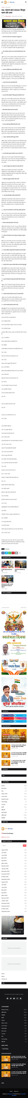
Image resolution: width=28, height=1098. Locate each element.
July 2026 (14, 852)
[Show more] (19, 553)
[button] (2, 2)
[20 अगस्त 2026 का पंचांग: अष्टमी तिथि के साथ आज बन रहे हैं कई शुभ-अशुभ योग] (5, 755)
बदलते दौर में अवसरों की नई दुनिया (20, 570)
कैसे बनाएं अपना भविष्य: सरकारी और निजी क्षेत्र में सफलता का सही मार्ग (7, 585)
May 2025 (14, 890)
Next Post (23, 607)
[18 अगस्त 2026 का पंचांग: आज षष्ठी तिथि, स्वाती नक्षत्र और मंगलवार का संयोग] (5, 1059)
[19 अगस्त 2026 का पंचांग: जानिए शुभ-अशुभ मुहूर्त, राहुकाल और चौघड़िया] (5, 747)
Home (2, 7)
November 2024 (14, 906)
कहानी (14, 807)
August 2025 (14, 882)
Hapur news (14, 793)
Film (14, 791)
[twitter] (10, 998)
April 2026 (14, 860)
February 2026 (14, 866)
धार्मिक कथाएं (14, 815)
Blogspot (10, 1093)
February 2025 (14, 898)
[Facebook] (2, 553)
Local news (14, 796)
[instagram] (17, 998)
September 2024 (14, 911)
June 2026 (14, 855)
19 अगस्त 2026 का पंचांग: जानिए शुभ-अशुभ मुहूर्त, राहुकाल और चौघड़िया (18, 745)
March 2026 (14, 863)
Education (8, 7)
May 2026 (14, 858)
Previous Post (5, 607)
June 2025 (14, 887)
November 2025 (14, 874)
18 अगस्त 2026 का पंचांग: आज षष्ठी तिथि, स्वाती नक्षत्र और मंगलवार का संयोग (18, 1057)
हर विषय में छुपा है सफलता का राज (6, 570)
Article (14, 785)
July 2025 (14, 884)
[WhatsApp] (9, 553)
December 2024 (14, 903)
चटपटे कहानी (14, 812)
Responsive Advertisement (14, 948)
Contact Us (4, 979)
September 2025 (14, 879)
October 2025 (14, 876)
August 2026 (14, 850)
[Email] (16, 553)
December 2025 (14, 871)
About (2, 976)
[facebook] (7, 998)
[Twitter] (6, 553)
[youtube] (14, 998)
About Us (16, 1091)
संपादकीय (14, 817)
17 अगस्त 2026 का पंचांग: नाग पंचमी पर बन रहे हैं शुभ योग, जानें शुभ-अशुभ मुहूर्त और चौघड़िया (18, 762)
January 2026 (14, 868)
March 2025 (14, 895)
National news (14, 799)
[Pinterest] (13, 553)
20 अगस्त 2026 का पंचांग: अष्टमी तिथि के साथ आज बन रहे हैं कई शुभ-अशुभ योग (18, 753)
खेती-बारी (14, 809)
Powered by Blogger (8, 833)
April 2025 (14, 892)
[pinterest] (20, 998)
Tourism (14, 804)
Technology (14, 801)
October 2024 (14, 908)
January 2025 (14, 900)
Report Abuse (6, 837)
